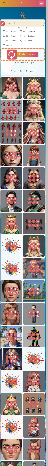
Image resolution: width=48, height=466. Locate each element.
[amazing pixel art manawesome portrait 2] (11, 201)
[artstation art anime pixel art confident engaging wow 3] (34, 427)
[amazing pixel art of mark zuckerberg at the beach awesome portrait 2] (11, 336)
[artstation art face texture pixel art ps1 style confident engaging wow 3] (11, 449)
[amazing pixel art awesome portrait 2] (11, 178)
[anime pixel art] (34, 382)
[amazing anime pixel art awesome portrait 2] (34, 133)
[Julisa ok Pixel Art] (11, 88)
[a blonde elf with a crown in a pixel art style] (34, 88)
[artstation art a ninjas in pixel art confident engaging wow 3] (34, 404)
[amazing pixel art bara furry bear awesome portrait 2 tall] (11, 314)
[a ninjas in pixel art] (34, 223)
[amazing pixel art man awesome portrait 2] (34, 314)
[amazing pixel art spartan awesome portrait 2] (34, 201)
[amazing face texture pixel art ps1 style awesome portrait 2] (11, 155)
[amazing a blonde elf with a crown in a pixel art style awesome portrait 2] (34, 110)
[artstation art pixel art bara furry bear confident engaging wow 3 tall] (34, 449)
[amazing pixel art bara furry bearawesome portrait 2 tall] (34, 178)
